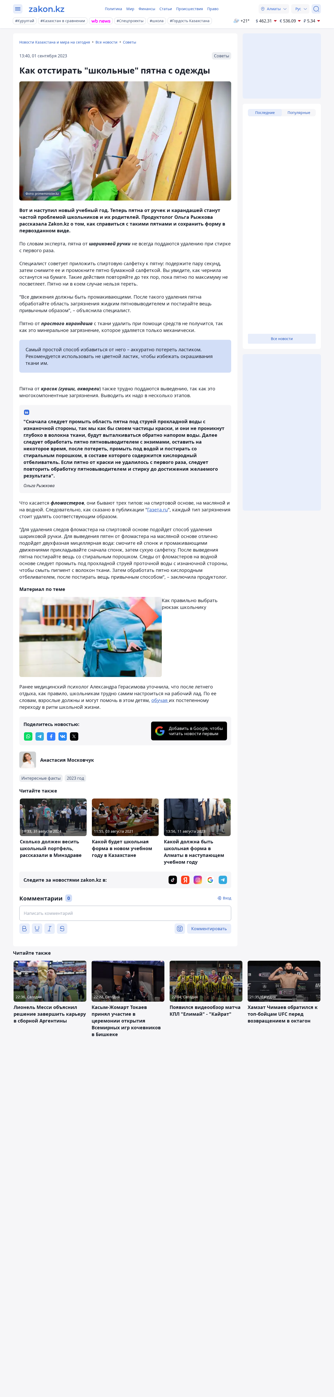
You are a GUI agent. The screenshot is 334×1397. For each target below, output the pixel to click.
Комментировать (209, 929)
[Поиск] (316, 9)
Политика (113, 8)
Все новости (106, 42)
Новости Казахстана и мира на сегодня (54, 42)
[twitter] (74, 736)
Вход (227, 898)
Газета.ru (157, 509)
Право (212, 8)
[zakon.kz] (46, 9)
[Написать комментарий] (125, 913)
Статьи (165, 8)
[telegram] (39, 736)
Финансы (147, 8)
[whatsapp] (28, 736)
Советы (129, 42)
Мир (130, 8)
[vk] (62, 736)
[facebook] (51, 736)
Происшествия (189, 8)
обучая (160, 700)
